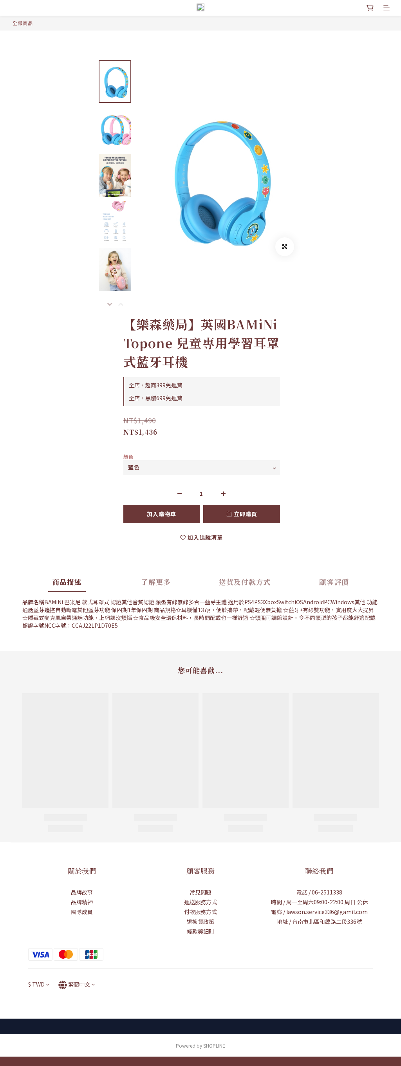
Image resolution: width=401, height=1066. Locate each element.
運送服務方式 (200, 902)
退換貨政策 (200, 921)
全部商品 (23, 23)
